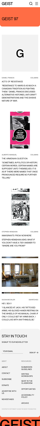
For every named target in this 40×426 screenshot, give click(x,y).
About (5, 367)
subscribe (7, 379)
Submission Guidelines (26, 368)
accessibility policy (27, 396)
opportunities (28, 389)
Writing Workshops (27, 375)
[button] (36, 3)
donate (5, 385)
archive (25, 403)
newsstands (8, 399)
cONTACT (6, 373)
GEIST (4, 361)
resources (26, 361)
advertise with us (9, 392)
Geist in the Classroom (26, 382)
